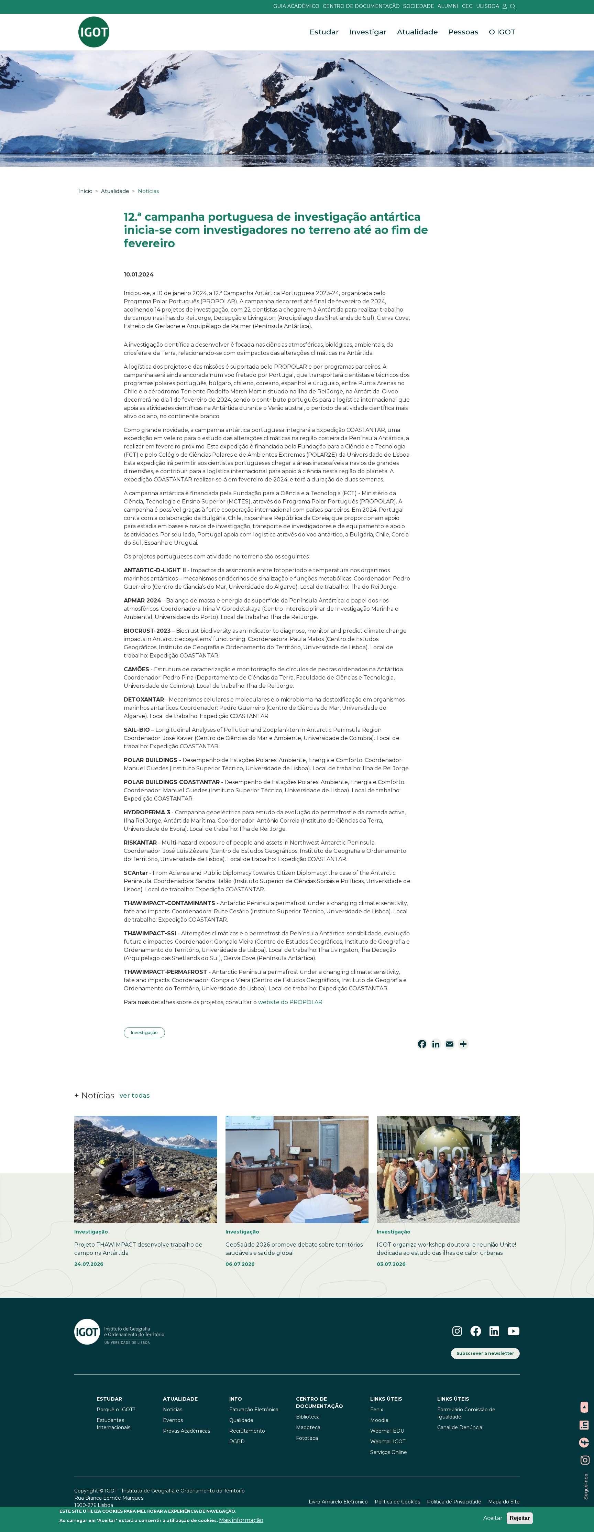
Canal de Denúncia (459, 1427)
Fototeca (307, 1438)
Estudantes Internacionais (113, 1424)
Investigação (144, 1032)
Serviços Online (388, 1452)
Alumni (448, 6)
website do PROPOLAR (290, 1002)
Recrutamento (247, 1431)
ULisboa (487, 6)
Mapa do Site (504, 1502)
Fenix (376, 1409)
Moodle (379, 1420)
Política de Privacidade (454, 1502)
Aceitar (493, 1518)
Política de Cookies (397, 1502)
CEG (467, 6)
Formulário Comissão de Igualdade (466, 1413)
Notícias (148, 191)
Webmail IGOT (387, 1441)
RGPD (237, 1441)
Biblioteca (308, 1417)
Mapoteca (308, 1427)
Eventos (173, 1420)
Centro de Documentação (361, 6)
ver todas (135, 1095)
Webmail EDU (387, 1431)
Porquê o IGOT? (116, 1409)
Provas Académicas (186, 1431)
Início (85, 191)
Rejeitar (520, 1518)
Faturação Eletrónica (253, 1409)
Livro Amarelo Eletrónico (338, 1502)
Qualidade (241, 1420)
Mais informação (241, 1520)
